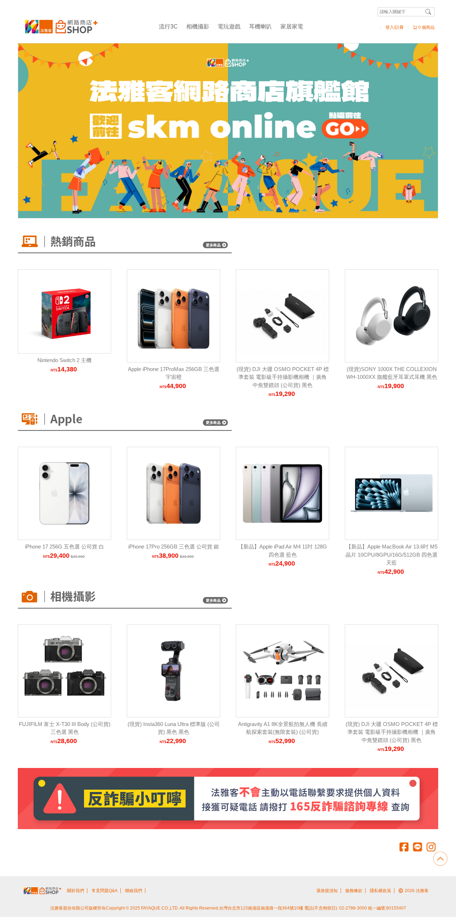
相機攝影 (197, 26)
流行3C (168, 26)
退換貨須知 (327, 890)
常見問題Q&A (105, 890)
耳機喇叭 (260, 26)
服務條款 (353, 890)
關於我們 (75, 890)
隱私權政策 (380, 890)
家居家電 (291, 26)
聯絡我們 (133, 890)
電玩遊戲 (229, 26)
